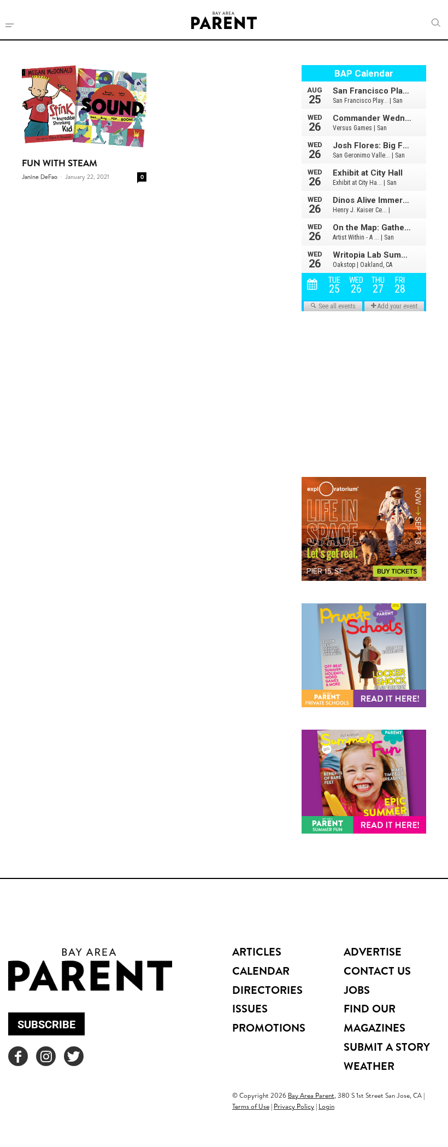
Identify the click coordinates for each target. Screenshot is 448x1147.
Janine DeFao (39, 176)
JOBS (357, 989)
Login (326, 1106)
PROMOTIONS (268, 1027)
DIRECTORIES (267, 989)
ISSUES (250, 1008)
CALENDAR (261, 970)
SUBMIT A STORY (387, 1046)
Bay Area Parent (311, 1095)
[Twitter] (74, 1056)
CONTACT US (377, 970)
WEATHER (369, 1065)
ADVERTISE (373, 951)
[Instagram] (46, 1056)
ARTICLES (256, 951)
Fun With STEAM (59, 162)
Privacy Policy (294, 1106)
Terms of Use (250, 1106)
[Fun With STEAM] (84, 107)
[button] (436, 23)
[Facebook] (18, 1056)
